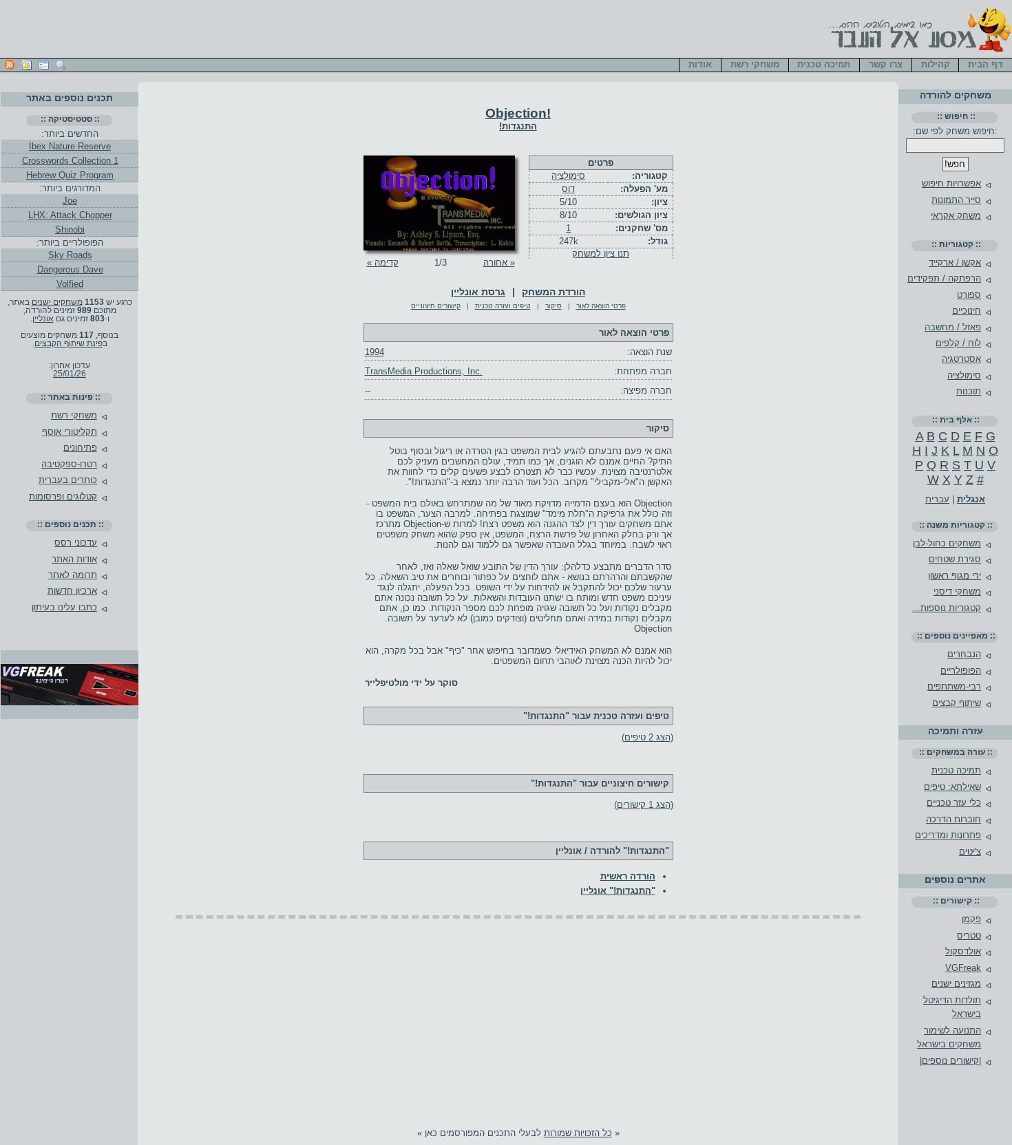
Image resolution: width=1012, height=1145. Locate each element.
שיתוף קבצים (956, 703)
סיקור (553, 306)
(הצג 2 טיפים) (647, 737)
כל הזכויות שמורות (578, 1133)
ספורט (969, 295)
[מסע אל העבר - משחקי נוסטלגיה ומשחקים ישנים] (918, 52)
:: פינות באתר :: (71, 397)
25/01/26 (69, 374)
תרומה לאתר (72, 575)
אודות (700, 64)
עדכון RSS (9, 65)
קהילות (935, 64)
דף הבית (985, 64)
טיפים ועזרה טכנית (503, 306)
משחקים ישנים (57, 302)
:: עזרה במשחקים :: (956, 752)
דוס (568, 189)
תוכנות (968, 391)
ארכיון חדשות (72, 591)
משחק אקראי (956, 216)
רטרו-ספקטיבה (69, 464)
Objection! (518, 113)
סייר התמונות (956, 200)
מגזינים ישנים (956, 983)
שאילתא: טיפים (952, 787)
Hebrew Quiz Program (70, 175)
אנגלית (971, 499)
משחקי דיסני (957, 591)
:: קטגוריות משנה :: (956, 525)
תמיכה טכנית (956, 770)
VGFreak (963, 968)
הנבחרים (964, 654)
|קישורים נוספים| (950, 1061)
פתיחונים (80, 447)
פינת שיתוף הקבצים (68, 343)
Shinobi (70, 229)
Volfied (69, 284)
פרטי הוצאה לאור (601, 306)
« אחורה (499, 262)
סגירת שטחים (955, 559)
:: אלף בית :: (956, 420)
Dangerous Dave (70, 269)
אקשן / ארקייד (955, 262)
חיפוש (61, 65)
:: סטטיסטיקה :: (70, 119)
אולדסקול (963, 951)
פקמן (971, 919)
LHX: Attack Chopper (70, 215)
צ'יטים (970, 851)
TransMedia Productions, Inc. (424, 371)
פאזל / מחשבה (953, 327)
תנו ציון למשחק (600, 253)
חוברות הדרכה (953, 819)
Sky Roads (70, 255)
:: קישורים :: (956, 901)
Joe (70, 200)
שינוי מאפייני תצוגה (44, 65)
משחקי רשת (74, 415)
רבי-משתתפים (954, 686)
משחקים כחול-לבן (947, 543)
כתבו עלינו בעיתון (64, 607)
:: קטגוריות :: (956, 244)
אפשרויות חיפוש (951, 183)
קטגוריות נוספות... (946, 608)
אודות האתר (74, 559)
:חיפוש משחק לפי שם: (955, 131)
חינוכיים (966, 311)
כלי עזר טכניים (954, 803)
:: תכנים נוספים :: (70, 524)
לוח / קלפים (958, 343)
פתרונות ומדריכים (948, 835)
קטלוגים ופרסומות (63, 496)
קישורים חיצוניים (436, 306)
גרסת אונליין (478, 291)
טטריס (969, 935)
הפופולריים (960, 670)
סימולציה (568, 176)
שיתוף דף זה (26, 65)
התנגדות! (518, 126)
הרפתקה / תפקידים (944, 278)
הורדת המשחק (553, 291)
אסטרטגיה (961, 359)
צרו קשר (886, 64)
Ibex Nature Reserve (70, 146)
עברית (937, 499)
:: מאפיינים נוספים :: (956, 636)
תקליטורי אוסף (69, 432)
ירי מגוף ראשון (954, 575)
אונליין (43, 318)
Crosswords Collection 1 (70, 161)
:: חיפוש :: (956, 116)
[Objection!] (439, 247)
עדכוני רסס (75, 542)
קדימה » (383, 262)
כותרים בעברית (68, 480)
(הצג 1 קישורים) (643, 805)
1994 (374, 352)
